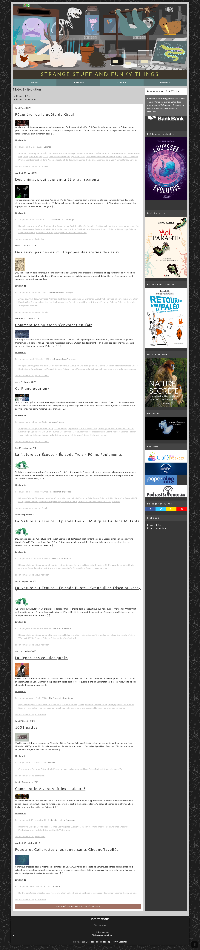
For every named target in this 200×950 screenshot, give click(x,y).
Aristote (52, 153)
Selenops (37, 435)
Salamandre (83, 160)
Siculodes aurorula (44, 233)
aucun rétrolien (42, 166)
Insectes (44, 302)
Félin (90, 498)
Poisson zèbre (69, 369)
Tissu (125, 893)
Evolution (33, 157)
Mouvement (108, 893)
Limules (52, 302)
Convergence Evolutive (93, 299)
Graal (45, 157)
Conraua (53, 635)
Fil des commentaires (26, 99)
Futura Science (100, 498)
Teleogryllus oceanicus (96, 568)
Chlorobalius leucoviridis (66, 498)
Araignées (23, 428)
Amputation (42, 153)
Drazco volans (127, 428)
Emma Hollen (64, 635)
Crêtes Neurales (69, 705)
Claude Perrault (117, 153)
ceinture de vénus (35, 226)
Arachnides (42, 299)
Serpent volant (49, 435)
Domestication (100, 705)
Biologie (71, 153)
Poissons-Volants (84, 369)
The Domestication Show (61, 698)
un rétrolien (40, 714)
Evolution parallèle (88, 366)
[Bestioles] (166, 428)
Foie (40, 157)
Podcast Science (130, 157)
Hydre (67, 157)
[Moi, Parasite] (166, 247)
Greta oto (39, 229)
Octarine (124, 827)
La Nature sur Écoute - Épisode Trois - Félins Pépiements (68, 454)
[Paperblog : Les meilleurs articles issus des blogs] (166, 480)
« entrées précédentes (64, 906)
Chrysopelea (85, 428)
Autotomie (62, 153)
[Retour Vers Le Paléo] (166, 318)
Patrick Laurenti (76, 302)
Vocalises (116, 502)
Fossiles (22, 302)
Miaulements (32, 502)
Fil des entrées (23, 96)
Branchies (76, 299)
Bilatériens (66, 299)
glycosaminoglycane (125, 226)
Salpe (125, 229)
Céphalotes (73, 428)
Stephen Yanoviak (64, 435)
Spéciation (73, 638)
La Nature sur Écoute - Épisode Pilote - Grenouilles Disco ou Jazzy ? (78, 589)
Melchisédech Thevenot (103, 157)
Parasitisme (33, 568)
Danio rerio (54, 366)
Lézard (89, 157)
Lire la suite (20, 140)
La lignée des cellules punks (41, 658)
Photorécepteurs (26, 830)
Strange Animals (56, 422)
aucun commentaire (24, 166)
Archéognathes (35, 428)
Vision (62, 830)
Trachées (33, 305)
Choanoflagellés (37, 893)
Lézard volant (105, 432)
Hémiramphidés (123, 366)
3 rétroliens (40, 239)
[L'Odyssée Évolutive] (166, 168)
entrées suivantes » (92, 906)
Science (47, 147)
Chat (51, 498)
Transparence (60, 233)
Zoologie (132, 369)
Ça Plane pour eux (32, 388)
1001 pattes (26, 727)
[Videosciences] (166, 491)
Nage (85, 769)
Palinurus (85, 229)
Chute (94, 428)
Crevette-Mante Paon (99, 827)
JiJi (109, 498)
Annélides (32, 299)
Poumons (104, 302)
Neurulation (32, 708)
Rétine (120, 229)
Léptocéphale (70, 229)
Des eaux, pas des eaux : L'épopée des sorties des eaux (67, 252)
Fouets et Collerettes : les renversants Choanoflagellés (67, 849)
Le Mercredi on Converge (62, 219)
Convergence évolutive (68, 226)
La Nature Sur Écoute (60, 492)
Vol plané (123, 369)
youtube (182, 509)
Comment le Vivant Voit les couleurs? (50, 789)
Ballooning (48, 428)
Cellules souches (84, 153)
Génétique (111, 366)
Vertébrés (120, 708)
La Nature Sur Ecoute (121, 498)
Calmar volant (60, 428)
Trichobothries (96, 435)
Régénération (35, 160)
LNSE (134, 498)
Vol (105, 435)
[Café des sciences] (166, 456)
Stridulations (79, 568)
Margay (22, 502)
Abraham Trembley (27, 153)
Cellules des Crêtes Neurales (47, 705)
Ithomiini (59, 229)
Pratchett (39, 830)
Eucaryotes (51, 893)
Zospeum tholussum (77, 233)
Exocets (101, 366)
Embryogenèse (115, 705)
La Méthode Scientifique (78, 893)
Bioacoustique (42, 498)
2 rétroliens (40, 776)
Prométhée (23, 160)
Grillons (77, 565)
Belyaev (22, 705)
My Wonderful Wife (67, 502)
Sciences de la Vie (105, 160)
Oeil (79, 229)
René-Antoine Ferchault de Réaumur (59, 160)
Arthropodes (55, 299)
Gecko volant (66, 432)
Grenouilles (100, 635)
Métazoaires (62, 302)
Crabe (25, 157)
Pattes (92, 769)
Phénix (119, 157)
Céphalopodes (43, 827)
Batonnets (23, 827)
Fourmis (55, 432)
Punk (57, 708)
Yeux (68, 830)
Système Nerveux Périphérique (100, 708)
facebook (150, 509)
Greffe (52, 157)
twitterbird (161, 509)
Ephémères (36, 432)
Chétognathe (50, 226)
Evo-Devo (123, 299)
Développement (85, 705)
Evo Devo (64, 366)
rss (171, 509)
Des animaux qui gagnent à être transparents (57, 179)
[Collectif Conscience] (166, 469)
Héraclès (59, 157)
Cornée (82, 226)
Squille (55, 830)
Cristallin (91, 226)
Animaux (22, 299)
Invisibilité (49, 229)
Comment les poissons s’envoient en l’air (53, 325)
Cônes (54, 827)
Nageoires (41, 369)
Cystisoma (101, 226)
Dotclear (90, 942)
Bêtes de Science (26, 498)
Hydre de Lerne (78, 157)
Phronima (95, 229)
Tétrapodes (23, 305)
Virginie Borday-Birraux (125, 160)
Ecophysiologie (111, 299)
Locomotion (77, 769)
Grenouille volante (81, 432)
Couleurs (84, 827)
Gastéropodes (33, 302)
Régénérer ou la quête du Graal (44, 114)
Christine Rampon (100, 153)
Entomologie (24, 432)
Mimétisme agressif (48, 502)
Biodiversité (24, 893)
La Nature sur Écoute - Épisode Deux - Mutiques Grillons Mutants (77, 521)
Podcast (82, 502)
